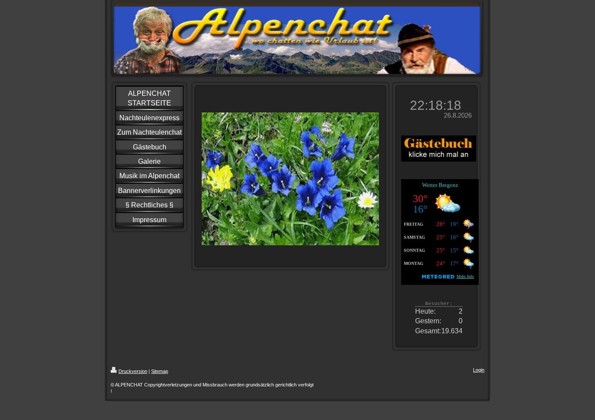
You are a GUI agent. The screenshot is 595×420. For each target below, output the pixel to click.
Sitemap (159, 371)
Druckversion (132, 371)
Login (478, 370)
